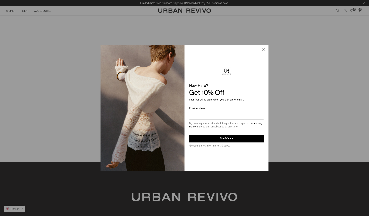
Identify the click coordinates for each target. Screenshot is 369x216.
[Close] (263, 49)
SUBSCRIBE (226, 138)
